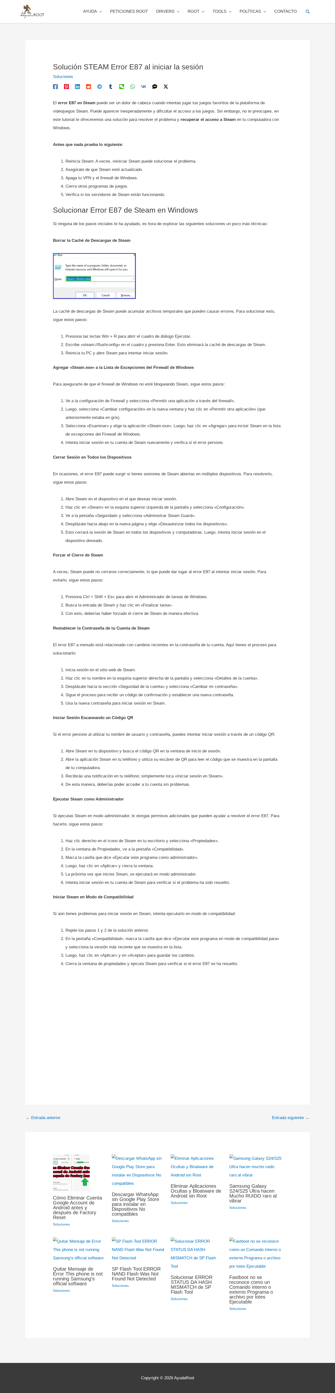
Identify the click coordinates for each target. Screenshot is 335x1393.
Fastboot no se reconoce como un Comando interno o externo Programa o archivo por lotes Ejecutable (251, 1289)
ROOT (193, 11)
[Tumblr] (110, 86)
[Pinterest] (66, 86)
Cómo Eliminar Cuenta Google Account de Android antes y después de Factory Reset (77, 1207)
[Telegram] (99, 86)
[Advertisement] (167, 1025)
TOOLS (219, 11)
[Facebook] (55, 86)
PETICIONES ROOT (129, 11)
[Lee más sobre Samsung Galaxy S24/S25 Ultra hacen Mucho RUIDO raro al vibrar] (255, 1166)
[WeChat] (121, 86)
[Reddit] (88, 86)
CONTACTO (285, 11)
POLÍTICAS (250, 11)
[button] (307, 11)
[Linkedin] (77, 86)
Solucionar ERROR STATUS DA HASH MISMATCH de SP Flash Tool (191, 1285)
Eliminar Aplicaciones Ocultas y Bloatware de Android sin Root (196, 1191)
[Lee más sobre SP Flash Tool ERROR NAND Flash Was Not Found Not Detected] (138, 1249)
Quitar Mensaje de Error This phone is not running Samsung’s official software (78, 1276)
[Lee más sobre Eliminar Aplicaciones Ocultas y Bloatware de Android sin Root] (197, 1166)
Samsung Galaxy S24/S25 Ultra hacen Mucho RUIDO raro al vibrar (253, 1193)
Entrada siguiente (290, 1117)
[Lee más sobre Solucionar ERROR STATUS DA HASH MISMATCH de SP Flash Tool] (197, 1253)
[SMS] (154, 86)
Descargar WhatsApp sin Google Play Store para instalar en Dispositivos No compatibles (135, 1204)
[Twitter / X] (165, 86)
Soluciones (63, 76)
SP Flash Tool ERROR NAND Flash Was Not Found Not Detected (136, 1273)
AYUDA (90, 11)
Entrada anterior (43, 1117)
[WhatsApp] (132, 86)
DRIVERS (165, 11)
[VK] (143, 86)
